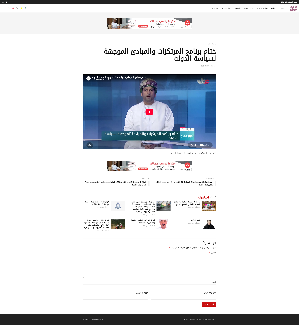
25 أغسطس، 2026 (148, 226)
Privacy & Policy (195, 319)
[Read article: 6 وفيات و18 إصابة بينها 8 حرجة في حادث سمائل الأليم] (118, 206)
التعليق (212, 252)
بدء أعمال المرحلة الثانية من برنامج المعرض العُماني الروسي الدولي (187, 203)
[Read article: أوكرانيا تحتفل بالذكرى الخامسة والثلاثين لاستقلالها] (164, 224)
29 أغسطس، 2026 (193, 207)
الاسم (214, 282)
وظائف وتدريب (262, 8)
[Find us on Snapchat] (21, 8)
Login (4, 2)
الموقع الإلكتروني (209, 293)
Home (214, 44)
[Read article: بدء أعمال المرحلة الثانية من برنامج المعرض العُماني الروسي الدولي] (209, 206)
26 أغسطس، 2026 (193, 223)
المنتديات (215, 8)
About (213, 319)
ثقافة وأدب (249, 8)
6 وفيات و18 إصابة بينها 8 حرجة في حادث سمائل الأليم (97, 203)
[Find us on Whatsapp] (25, 8)
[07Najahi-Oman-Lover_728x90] (149, 23)
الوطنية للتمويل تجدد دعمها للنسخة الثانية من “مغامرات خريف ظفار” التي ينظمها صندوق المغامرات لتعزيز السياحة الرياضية (96, 224)
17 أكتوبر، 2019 (210, 65)
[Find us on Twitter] (17, 8)
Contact (185, 319)
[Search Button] (3, 8)
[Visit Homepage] (293, 8)
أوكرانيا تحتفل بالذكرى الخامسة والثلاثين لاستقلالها (143, 221)
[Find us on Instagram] (13, 8)
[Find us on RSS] (9, 8)
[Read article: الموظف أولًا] (209, 224)
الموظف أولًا (195, 220)
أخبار (282, 8)
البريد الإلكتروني (142, 293)
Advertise (206, 319)
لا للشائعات (226, 8)
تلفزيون (237, 8)
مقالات (273, 8)
